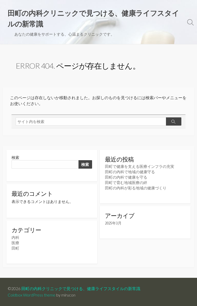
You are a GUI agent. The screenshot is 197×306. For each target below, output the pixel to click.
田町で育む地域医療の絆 (126, 182)
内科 (15, 237)
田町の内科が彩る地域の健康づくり (135, 188)
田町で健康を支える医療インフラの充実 (139, 166)
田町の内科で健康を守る (126, 177)
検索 (15, 157)
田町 (15, 248)
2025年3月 (113, 223)
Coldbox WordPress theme (31, 295)
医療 (15, 242)
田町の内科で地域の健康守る (130, 171)
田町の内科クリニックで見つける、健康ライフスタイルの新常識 (80, 288)
